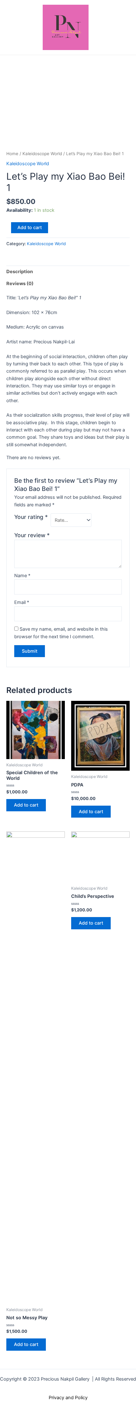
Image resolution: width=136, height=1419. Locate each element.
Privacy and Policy (68, 1397)
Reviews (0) (20, 283)
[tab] (68, 272)
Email (21, 602)
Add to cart (29, 227)
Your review (32, 535)
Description (19, 271)
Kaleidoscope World (42, 153)
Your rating (31, 517)
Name (22, 575)
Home (12, 153)
